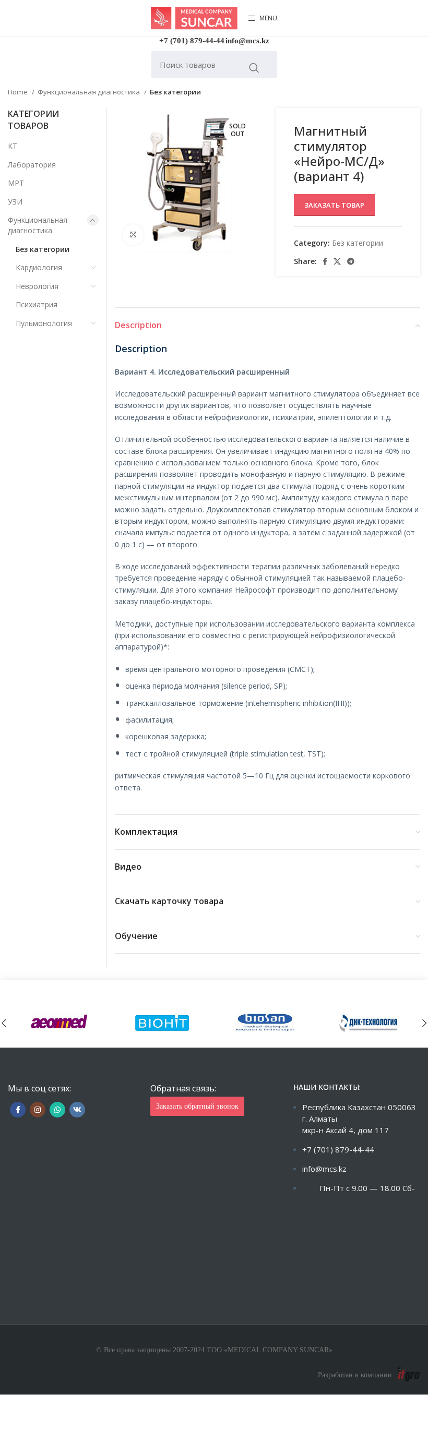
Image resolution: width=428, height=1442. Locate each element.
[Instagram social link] (37, 1109)
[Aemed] (59, 1023)
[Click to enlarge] (133, 234)
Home (18, 92)
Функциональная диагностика (89, 92)
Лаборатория (32, 165)
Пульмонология (44, 323)
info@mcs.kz (247, 41)
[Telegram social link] (351, 261)
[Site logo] (194, 17)
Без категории (175, 92)
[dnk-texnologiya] (369, 1023)
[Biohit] (163, 1023)
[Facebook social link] (324, 261)
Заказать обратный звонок (197, 1106)
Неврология (37, 286)
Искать (254, 68)
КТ (12, 146)
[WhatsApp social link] (57, 1109)
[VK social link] (77, 1109)
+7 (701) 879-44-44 (191, 41)
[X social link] (337, 261)
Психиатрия (36, 304)
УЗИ (15, 202)
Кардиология (39, 267)
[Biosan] (265, 1023)
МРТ (16, 183)
